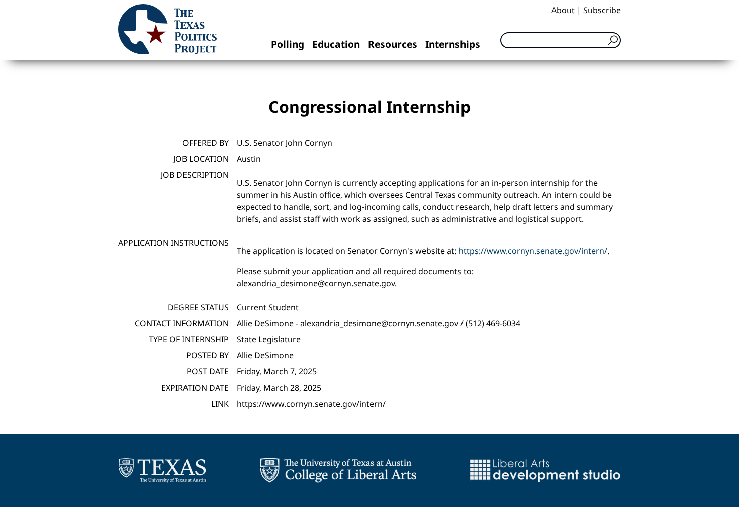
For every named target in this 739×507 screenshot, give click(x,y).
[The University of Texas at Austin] (162, 470)
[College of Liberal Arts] (338, 470)
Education (336, 44)
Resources (392, 44)
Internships (452, 44)
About (563, 10)
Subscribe (602, 10)
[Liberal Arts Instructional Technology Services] (545, 470)
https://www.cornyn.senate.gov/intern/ (532, 251)
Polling (287, 44)
